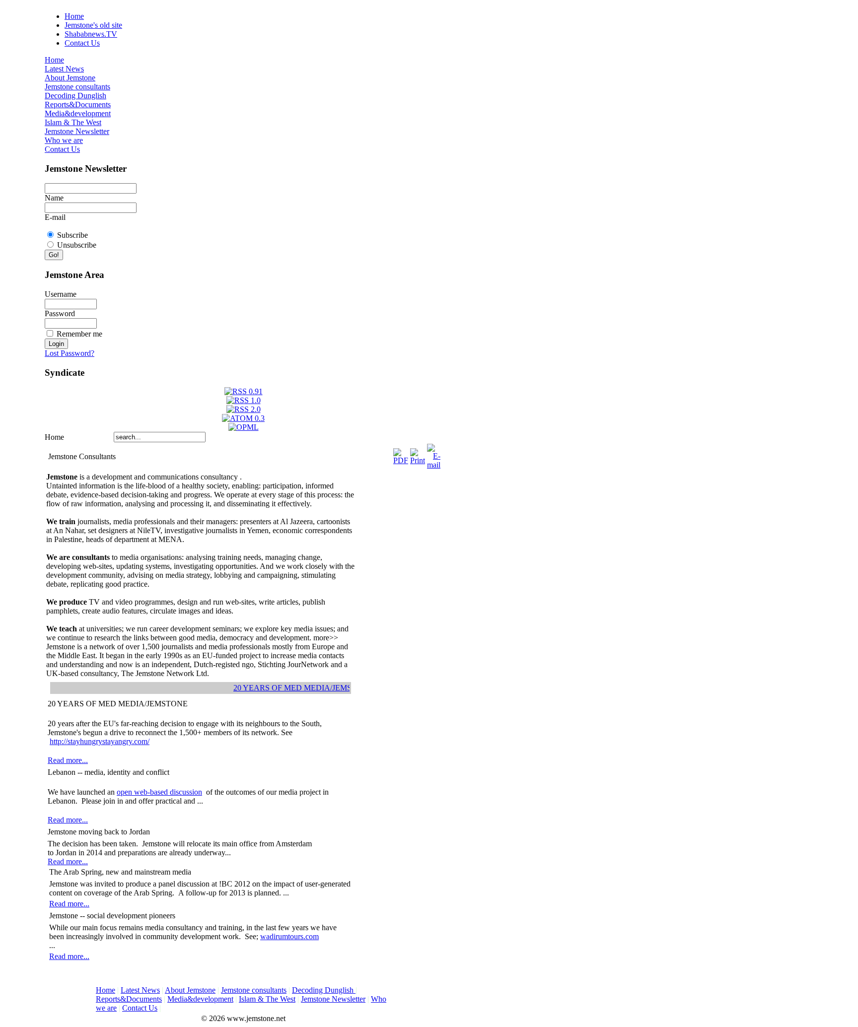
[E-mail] (433, 454)
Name (54, 198)
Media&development (78, 113)
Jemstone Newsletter (77, 131)
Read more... (68, 760)
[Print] (417, 454)
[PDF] (400, 454)
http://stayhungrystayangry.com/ (99, 741)
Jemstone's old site (93, 25)
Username (60, 294)
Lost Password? (69, 353)
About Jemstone (70, 77)
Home (74, 16)
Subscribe (72, 235)
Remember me (79, 334)
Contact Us (82, 43)
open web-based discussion (159, 792)
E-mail (55, 217)
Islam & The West (73, 122)
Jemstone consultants (77, 86)
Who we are (64, 140)
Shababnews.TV (91, 34)
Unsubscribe (76, 245)
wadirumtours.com (289, 936)
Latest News (64, 69)
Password (60, 313)
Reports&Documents (78, 104)
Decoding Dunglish (75, 95)
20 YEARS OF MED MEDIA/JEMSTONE (297, 688)
